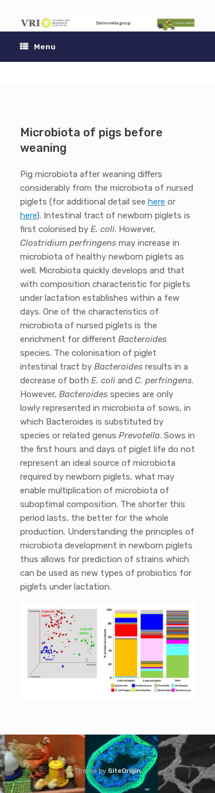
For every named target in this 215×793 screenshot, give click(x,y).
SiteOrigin (124, 771)
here (156, 202)
